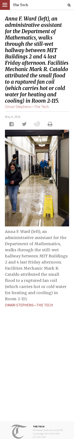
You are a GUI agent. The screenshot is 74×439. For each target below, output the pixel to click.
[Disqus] (37, 361)
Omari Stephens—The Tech (27, 106)
